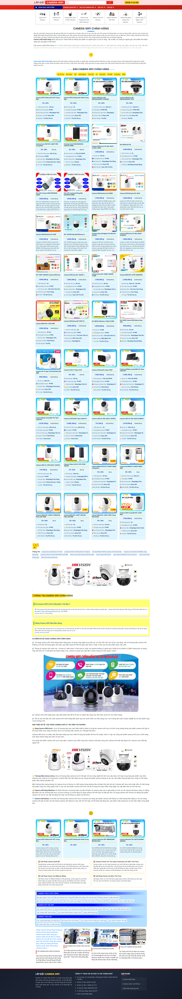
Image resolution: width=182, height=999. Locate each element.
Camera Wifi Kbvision (60, 909)
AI (96, 74)
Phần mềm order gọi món (131, 988)
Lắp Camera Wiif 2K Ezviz (45, 909)
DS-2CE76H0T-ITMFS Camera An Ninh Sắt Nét (106, 552)
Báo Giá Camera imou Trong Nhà (64, 897)
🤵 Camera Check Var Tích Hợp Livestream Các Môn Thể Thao (116, 862)
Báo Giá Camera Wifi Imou (49, 557)
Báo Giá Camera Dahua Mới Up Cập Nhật (49, 901)
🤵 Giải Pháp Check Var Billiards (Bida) (52, 876)
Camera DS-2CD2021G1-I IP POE (52, 552)
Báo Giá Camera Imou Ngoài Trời (74, 901)
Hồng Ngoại (82, 74)
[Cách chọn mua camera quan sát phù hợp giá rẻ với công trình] (145, 17)
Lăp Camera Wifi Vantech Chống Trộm (69, 912)
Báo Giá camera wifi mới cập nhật (86, 897)
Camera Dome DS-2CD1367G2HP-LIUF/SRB (54, 554)
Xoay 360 (102, 74)
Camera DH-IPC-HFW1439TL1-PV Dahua (77, 552)
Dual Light (69, 74)
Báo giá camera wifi (87, 7)
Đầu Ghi (100, 7)
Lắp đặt (48, 2)
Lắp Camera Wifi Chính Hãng (43, 61)
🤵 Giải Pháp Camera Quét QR (49, 862)
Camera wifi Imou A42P (42, 632)
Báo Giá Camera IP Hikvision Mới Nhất (97, 901)
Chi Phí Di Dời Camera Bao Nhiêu (103, 948)
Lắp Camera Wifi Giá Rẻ (103, 554)
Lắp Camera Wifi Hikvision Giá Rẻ (120, 909)
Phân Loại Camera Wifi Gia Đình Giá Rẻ (82, 554)
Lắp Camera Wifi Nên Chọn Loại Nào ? (125, 554)
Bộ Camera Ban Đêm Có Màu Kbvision (48, 924)
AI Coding (117, 74)
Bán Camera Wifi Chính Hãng (91, 69)
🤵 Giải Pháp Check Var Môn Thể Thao (107, 876)
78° (75, 74)
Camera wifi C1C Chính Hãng (43, 613)
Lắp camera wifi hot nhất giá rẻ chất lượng (94, 920)
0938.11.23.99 (131, 2)
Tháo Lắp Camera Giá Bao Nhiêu (131, 947)
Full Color (91, 74)
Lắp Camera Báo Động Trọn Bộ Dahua (48, 920)
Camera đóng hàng (129, 979)
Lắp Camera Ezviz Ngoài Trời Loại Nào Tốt (77, 946)
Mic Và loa (60, 74)
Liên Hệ (109, 7)
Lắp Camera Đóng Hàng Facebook (48, 951)
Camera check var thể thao (131, 984)
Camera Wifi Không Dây (90, 912)
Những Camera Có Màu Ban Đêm (108, 897)
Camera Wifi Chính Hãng (91, 28)
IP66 (123, 74)
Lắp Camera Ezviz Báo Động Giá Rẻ (80, 909)
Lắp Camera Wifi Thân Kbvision (46, 912)
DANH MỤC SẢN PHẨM (46, 7)
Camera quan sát (69, 7)
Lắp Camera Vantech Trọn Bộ (117, 920)
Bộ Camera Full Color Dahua (70, 920)
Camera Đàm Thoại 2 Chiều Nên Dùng (122, 901)
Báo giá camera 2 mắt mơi (45, 897)
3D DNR (109, 74)
